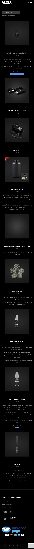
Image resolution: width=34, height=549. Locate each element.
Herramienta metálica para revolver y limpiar (17, 246)
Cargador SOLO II (17, 150)
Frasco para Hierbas (17, 189)
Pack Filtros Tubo (16, 291)
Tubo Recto (17, 464)
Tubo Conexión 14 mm (17, 341)
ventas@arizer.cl (9, 504)
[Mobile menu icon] (31, 2)
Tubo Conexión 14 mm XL (17, 399)
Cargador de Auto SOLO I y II (17, 111)
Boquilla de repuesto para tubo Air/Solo (17, 53)
